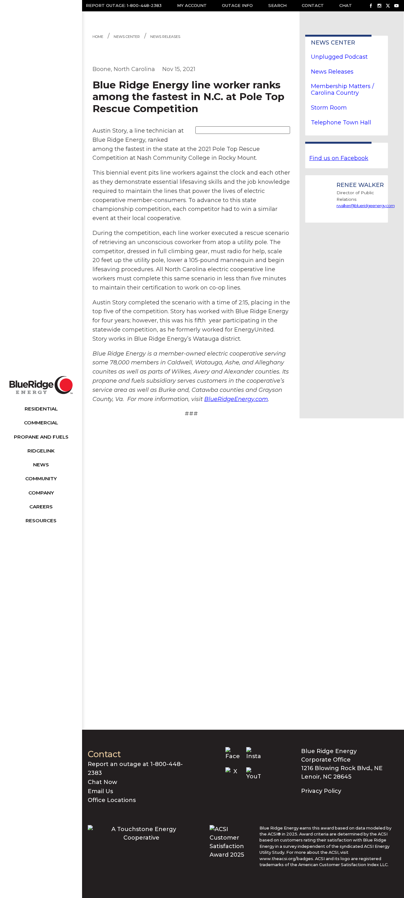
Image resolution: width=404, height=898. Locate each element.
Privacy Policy (321, 790)
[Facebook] (371, 5)
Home (97, 36)
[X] (388, 5)
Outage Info (237, 5)
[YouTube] (396, 5)
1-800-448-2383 (144, 5)
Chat (345, 5)
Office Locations (112, 800)
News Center (127, 36)
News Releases (165, 36)
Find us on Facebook (338, 158)
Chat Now (102, 782)
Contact (313, 5)
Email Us (100, 791)
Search (277, 5)
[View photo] (243, 130)
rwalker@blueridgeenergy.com (365, 205)
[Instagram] (379, 5)
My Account (192, 5)
